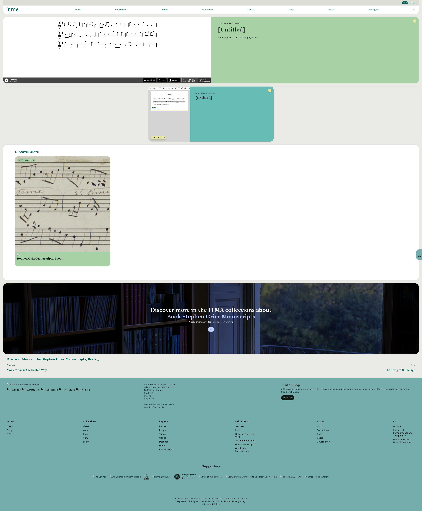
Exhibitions (207, 9)
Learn (86, 441)
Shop (291, 9)
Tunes (162, 434)
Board (320, 437)
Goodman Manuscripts (242, 450)
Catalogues (373, 9)
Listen (86, 426)
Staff (319, 434)
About (331, 9)
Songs (162, 437)
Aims (320, 426)
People (162, 430)
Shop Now (288, 397)
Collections (120, 9)
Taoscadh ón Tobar (245, 440)
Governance (323, 441)
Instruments (166, 449)
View (85, 437)
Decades (163, 441)
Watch (86, 430)
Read (85, 434)
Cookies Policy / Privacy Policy (230, 501)
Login (413, 3)
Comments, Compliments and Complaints (403, 433)
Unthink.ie (214, 504)
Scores (238, 23)
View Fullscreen (158, 138)
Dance (162, 445)
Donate (251, 9)
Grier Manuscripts (245, 444)
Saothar (239, 426)
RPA (9, 434)
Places (162, 426)
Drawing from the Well (244, 435)
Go (211, 329)
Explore (164, 9)
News (10, 426)
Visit (395, 421)
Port (237, 430)
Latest (78, 9)
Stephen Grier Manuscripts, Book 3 (70, 359)
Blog (9, 430)
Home (220, 23)
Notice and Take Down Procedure (402, 441)
